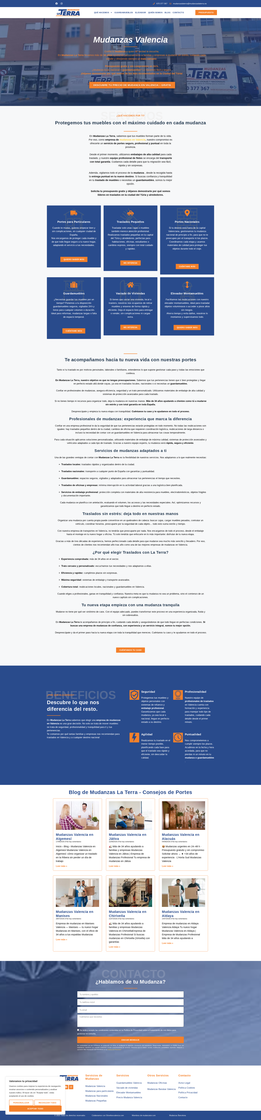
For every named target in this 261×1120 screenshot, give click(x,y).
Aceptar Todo (35, 1109)
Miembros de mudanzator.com (144, 1115)
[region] (35, 1096)
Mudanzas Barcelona (177, 1115)
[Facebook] (56, 3)
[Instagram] (61, 3)
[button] (253, 1112)
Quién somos (155, 12)
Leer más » (61, 866)
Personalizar (21, 1103)
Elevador (140, 12)
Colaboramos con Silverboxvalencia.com (108, 1115)
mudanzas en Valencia (132, 139)
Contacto (178, 12)
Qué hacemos (101, 12)
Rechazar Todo (47, 1103)
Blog (167, 12)
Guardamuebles (123, 12)
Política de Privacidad (114, 1049)
